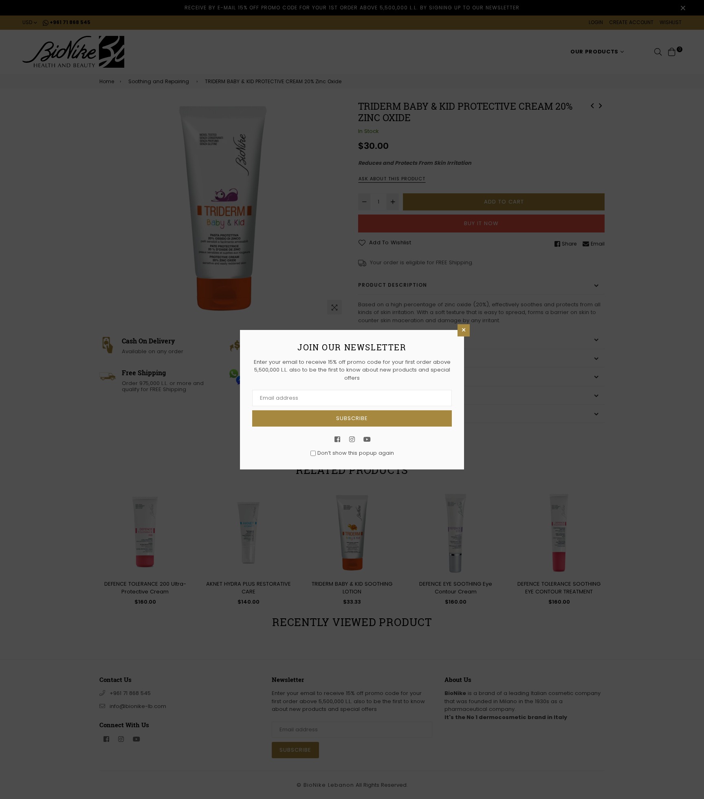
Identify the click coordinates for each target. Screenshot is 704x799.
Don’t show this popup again (355, 453)
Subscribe (352, 418)
